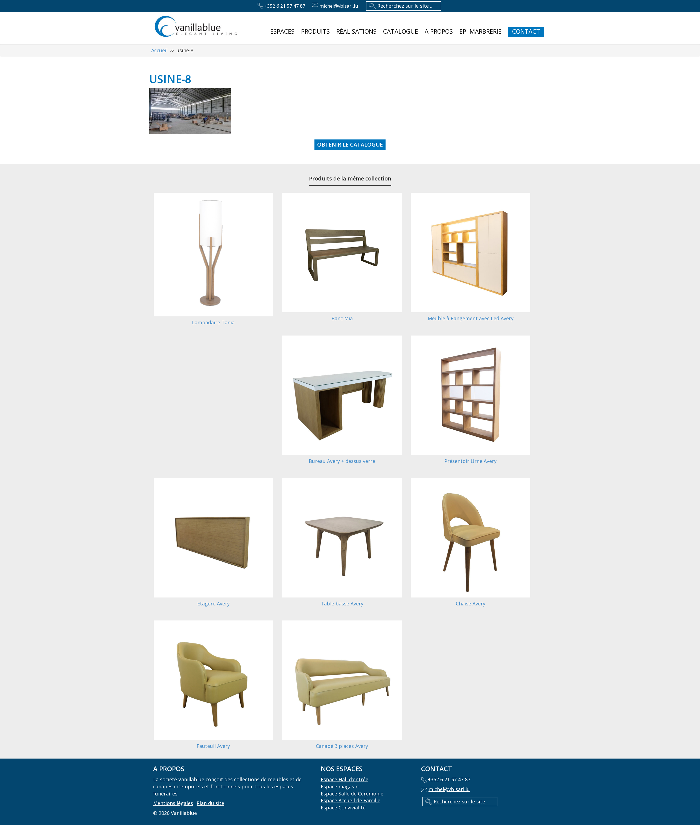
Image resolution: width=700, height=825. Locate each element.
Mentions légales (173, 803)
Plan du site (210, 803)
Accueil (159, 50)
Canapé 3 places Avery (342, 746)
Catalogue (400, 31)
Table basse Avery (342, 603)
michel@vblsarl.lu (338, 6)
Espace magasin (339, 786)
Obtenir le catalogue (350, 144)
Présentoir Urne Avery (470, 461)
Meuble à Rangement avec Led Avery (471, 318)
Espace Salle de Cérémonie (352, 793)
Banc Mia (342, 318)
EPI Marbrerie (480, 31)
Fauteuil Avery (213, 746)
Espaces (282, 31)
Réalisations (356, 31)
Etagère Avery (213, 603)
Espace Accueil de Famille (350, 800)
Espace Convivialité (343, 807)
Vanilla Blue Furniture (195, 27)
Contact (526, 31)
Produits (315, 31)
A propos (439, 31)
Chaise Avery (470, 603)
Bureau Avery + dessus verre (342, 461)
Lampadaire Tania (213, 322)
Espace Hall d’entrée (344, 779)
